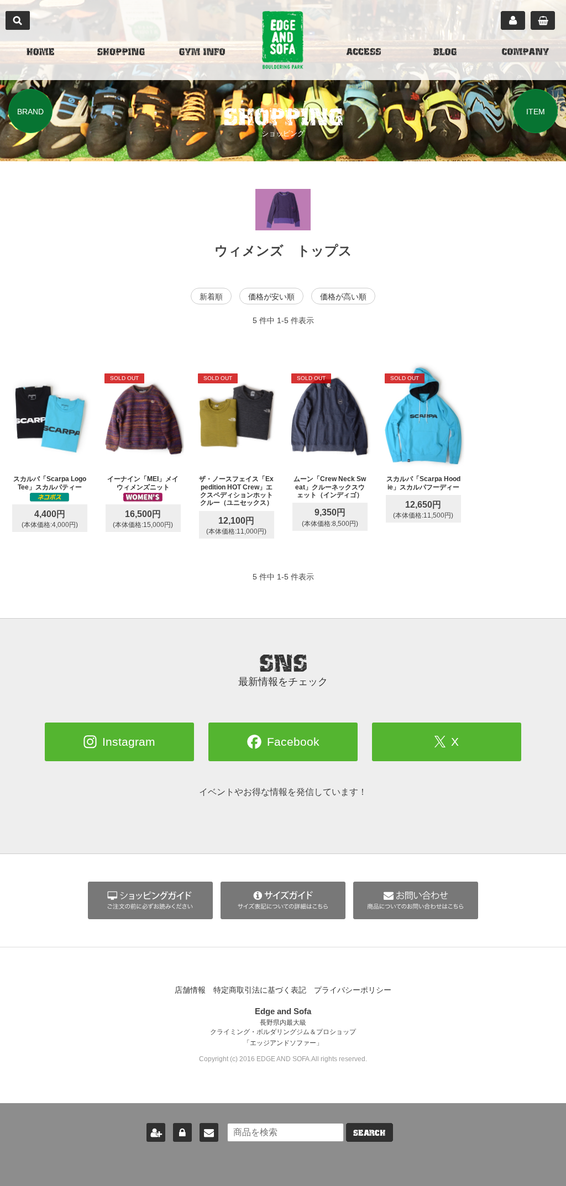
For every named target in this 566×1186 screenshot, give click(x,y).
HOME (40, 53)
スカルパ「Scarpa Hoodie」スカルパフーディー (423, 483)
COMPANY (525, 53)
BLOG (445, 53)
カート (543, 20)
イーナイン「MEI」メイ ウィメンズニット (146, 483)
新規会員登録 (155, 1132)
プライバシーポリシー (352, 989)
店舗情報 (190, 989)
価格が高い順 (343, 296)
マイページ (513, 20)
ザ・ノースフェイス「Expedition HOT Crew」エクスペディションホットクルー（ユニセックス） (236, 491)
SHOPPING (121, 53)
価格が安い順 (271, 296)
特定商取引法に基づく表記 (259, 989)
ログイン (182, 1132)
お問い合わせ (209, 1132)
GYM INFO (202, 53)
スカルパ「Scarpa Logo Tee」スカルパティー (49, 483)
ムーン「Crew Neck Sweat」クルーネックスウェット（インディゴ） (330, 487)
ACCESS (364, 53)
